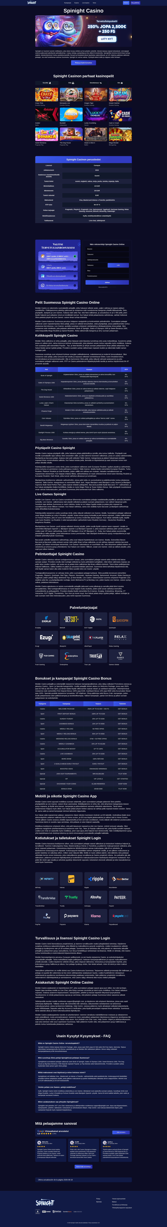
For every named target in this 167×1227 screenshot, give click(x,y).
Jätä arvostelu (121, 1132)
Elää (69, 83)
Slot (119, 83)
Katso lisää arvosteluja (83, 1166)
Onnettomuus (94, 83)
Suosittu (45, 83)
